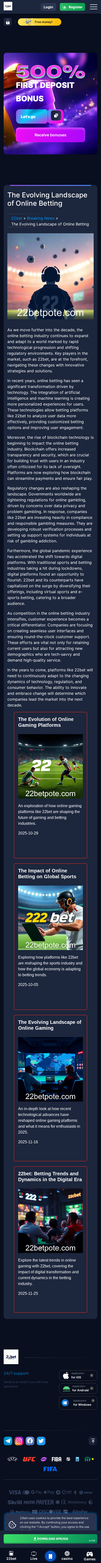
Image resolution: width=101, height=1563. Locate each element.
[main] (50, 1556)
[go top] (93, 1441)
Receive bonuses (50, 134)
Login (48, 7)
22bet (16, 218)
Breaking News (41, 218)
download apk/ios (66, 1539)
